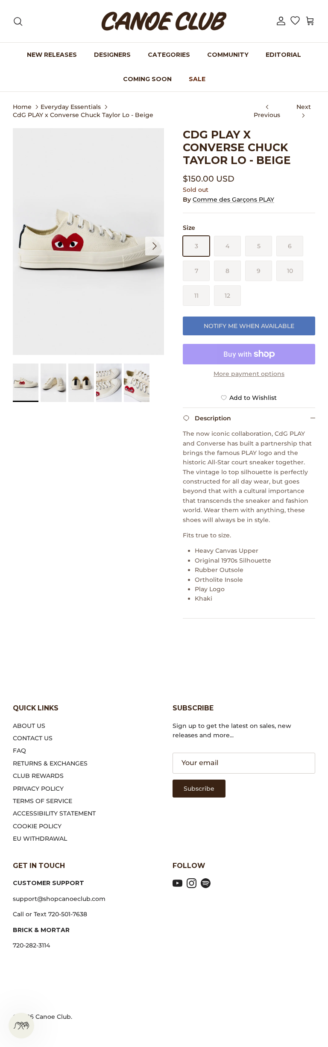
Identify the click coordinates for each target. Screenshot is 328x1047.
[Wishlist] (295, 21)
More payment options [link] (249, 374)
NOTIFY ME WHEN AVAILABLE (249, 326)
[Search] (18, 21)
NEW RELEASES (52, 55)
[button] (281, 21)
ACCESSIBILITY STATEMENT (54, 813)
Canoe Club (53, 1017)
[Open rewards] (21, 1025)
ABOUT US (29, 726)
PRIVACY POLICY (38, 788)
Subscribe (199, 788)
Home (22, 106)
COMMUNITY (228, 55)
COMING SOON (147, 79)
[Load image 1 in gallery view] (88, 241)
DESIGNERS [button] (112, 55)
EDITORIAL (283, 55)
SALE (197, 79)
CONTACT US (33, 738)
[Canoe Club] (164, 21)
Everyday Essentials (71, 106)
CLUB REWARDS (38, 776)
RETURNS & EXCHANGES (50, 763)
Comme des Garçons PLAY (233, 199)
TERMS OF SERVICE (42, 801)
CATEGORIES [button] (169, 55)
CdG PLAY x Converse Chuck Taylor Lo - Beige (83, 115)
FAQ (19, 750)
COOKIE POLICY (37, 826)
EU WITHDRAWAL (40, 838)
